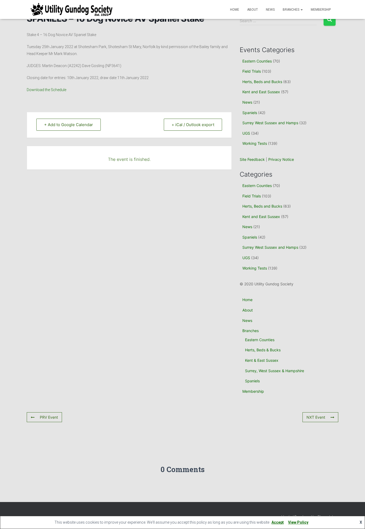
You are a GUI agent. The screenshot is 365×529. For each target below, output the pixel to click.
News (270, 9)
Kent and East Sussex (261, 92)
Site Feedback (252, 159)
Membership (321, 9)
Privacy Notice (281, 159)
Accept (277, 522)
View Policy (298, 522)
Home (234, 9)
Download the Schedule (46, 90)
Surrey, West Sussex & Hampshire (274, 370)
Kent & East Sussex (261, 360)
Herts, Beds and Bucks (262, 81)
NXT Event (315, 417)
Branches (291, 9)
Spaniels (249, 112)
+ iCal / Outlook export (193, 124)
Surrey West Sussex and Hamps (270, 122)
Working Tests (254, 143)
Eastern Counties (257, 61)
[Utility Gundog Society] (71, 9)
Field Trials (251, 71)
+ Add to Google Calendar (68, 124)
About (252, 9)
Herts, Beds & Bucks (263, 350)
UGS (246, 133)
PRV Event (49, 417)
